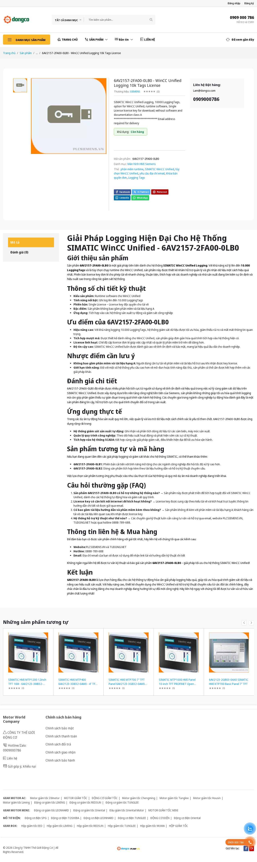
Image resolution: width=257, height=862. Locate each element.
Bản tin (124, 39)
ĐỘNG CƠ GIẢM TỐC (105, 798)
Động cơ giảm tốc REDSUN (85, 802)
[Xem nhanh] (48, 633)
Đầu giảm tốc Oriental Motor (126, 810)
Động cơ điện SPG (36, 818)
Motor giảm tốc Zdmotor (45, 798)
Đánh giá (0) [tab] (19, 252)
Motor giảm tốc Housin (207, 798)
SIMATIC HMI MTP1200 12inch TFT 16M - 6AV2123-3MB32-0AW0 (27, 684)
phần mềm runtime (132, 169)
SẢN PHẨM (96, 39)
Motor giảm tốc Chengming (138, 798)
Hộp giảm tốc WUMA (152, 826)
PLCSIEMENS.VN (95, 547)
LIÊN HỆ (149, 39)
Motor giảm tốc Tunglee (174, 798)
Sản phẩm (26, 53)
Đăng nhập (234, 3)
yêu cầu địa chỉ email (152, 173)
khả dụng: (123, 132)
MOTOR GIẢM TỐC (75, 798)
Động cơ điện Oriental (187, 818)
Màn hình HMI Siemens (141, 164)
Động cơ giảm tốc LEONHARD (51, 810)
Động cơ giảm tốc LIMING (49, 802)
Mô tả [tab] (14, 242)
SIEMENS (135, 91)
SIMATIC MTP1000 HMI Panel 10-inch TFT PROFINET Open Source (177, 684)
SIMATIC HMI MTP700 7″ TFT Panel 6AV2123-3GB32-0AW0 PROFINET (127, 684)
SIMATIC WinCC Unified (159, 169)
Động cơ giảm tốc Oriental (89, 810)
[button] (240, 40)
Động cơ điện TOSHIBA (65, 818)
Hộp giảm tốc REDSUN (90, 826)
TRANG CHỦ (70, 39)
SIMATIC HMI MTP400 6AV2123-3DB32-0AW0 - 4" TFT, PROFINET (78, 684)
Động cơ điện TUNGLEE (132, 818)
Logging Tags (136, 177)
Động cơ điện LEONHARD (98, 818)
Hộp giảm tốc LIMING (59, 826)
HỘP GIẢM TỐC (178, 826)
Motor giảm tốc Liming (16, 802)
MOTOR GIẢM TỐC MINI (163, 810)
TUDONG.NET (118, 547)
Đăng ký (249, 3)
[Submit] (151, 20)
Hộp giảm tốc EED (31, 826)
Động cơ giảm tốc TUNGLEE (122, 802)
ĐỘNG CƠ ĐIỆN (159, 818)
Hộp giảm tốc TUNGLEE (122, 826)
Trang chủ (9, 53)
